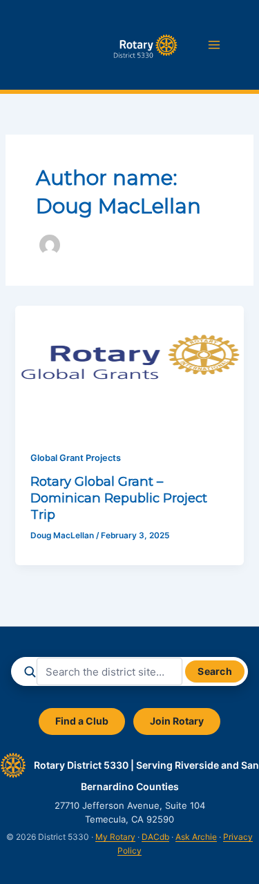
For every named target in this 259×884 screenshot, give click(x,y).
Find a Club (81, 721)
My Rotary (115, 837)
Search (215, 671)
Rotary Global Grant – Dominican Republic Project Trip (118, 497)
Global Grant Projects (75, 458)
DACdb (155, 837)
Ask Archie (196, 837)
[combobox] (109, 671)
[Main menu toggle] (214, 44)
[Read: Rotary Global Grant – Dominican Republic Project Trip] (129, 369)
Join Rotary (177, 721)
